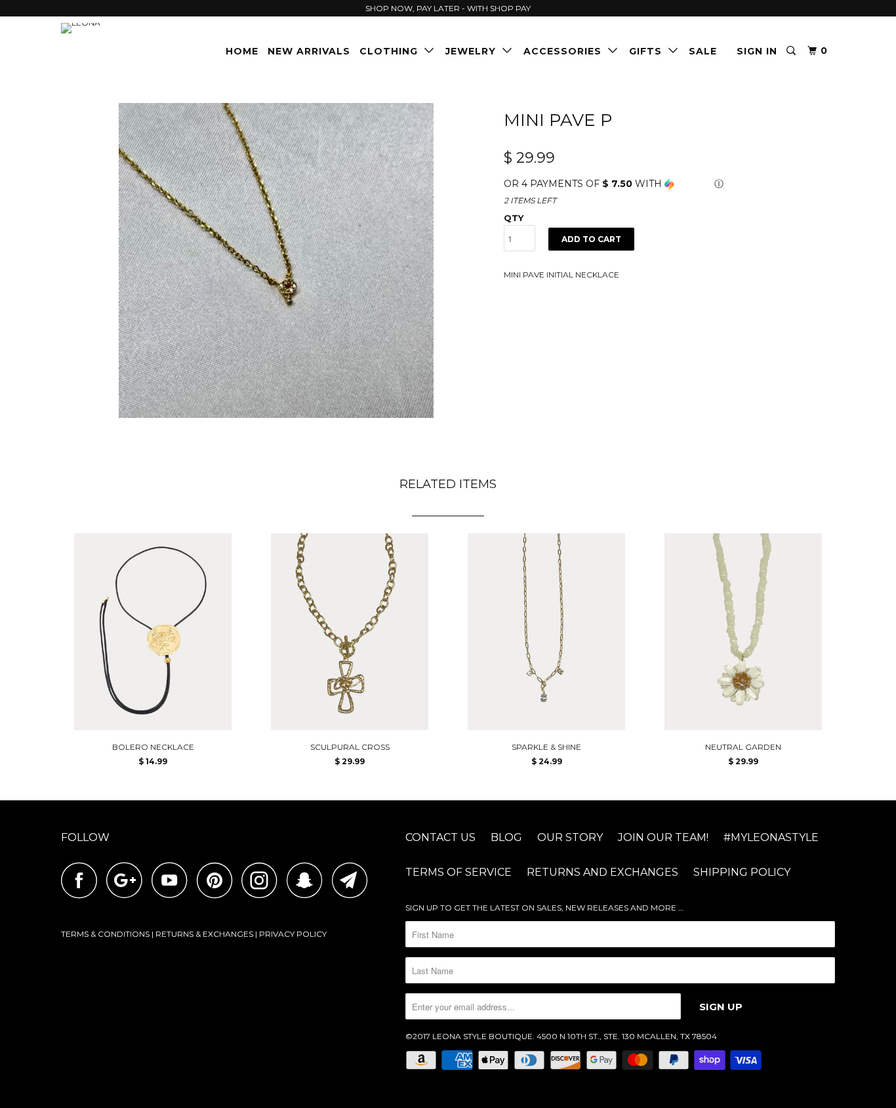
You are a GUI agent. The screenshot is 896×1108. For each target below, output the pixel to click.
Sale (703, 51)
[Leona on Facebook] (82, 880)
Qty (513, 218)
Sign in (757, 51)
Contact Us (440, 837)
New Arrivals (309, 51)
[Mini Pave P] (276, 260)
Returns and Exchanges (602, 872)
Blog (506, 837)
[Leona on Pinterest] (218, 880)
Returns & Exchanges (204, 934)
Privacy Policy (293, 934)
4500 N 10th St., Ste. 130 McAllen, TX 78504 (627, 1036)
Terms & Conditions (105, 934)
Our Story (570, 837)
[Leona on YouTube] (173, 880)
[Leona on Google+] (128, 880)
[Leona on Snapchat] (308, 880)
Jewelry (473, 51)
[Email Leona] (353, 880)
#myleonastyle (771, 837)
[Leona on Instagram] (263, 880)
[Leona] (128, 28)
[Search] (792, 50)
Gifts (648, 51)
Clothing (391, 51)
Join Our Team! (663, 837)
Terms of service (458, 872)
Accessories (565, 51)
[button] (669, 184)
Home (242, 51)
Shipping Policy (741, 872)
